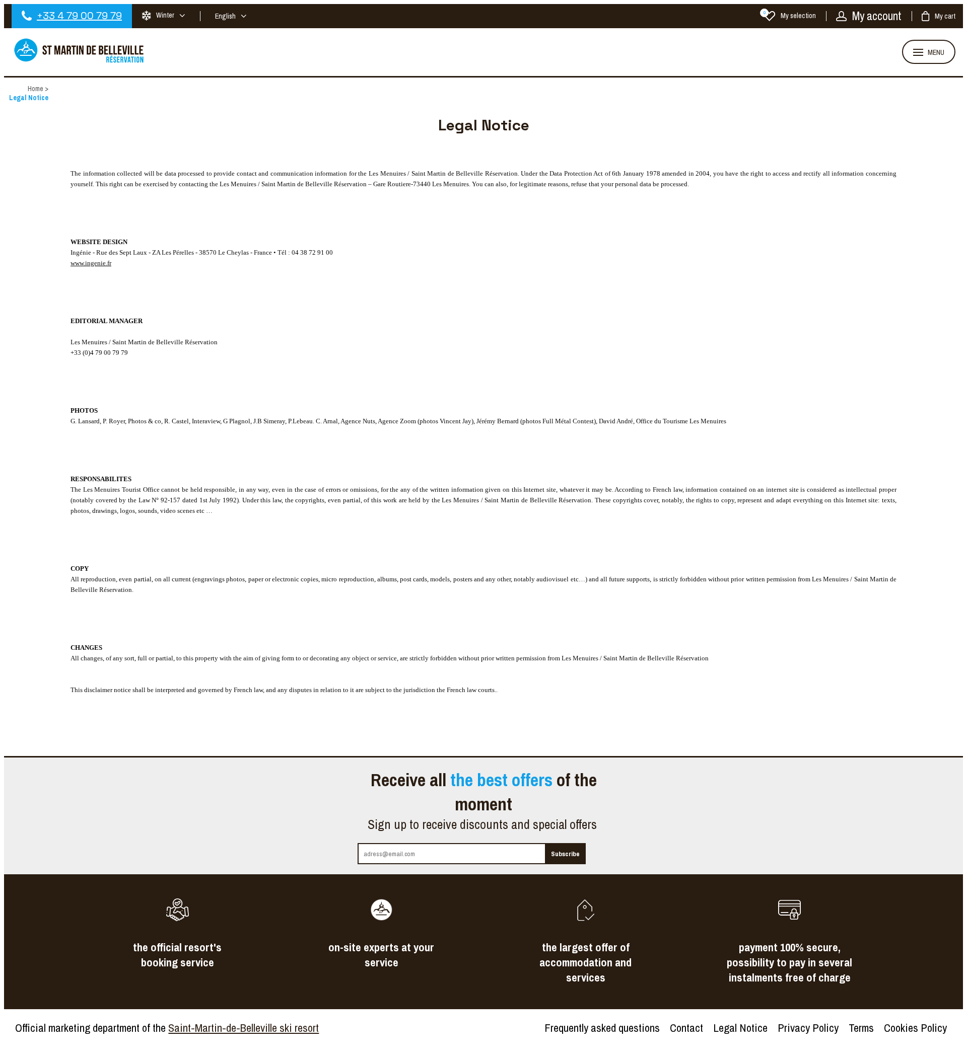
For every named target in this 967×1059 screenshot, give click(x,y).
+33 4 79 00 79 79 (79, 15)
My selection (790, 15)
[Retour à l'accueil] (80, 61)
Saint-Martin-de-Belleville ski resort (243, 1027)
